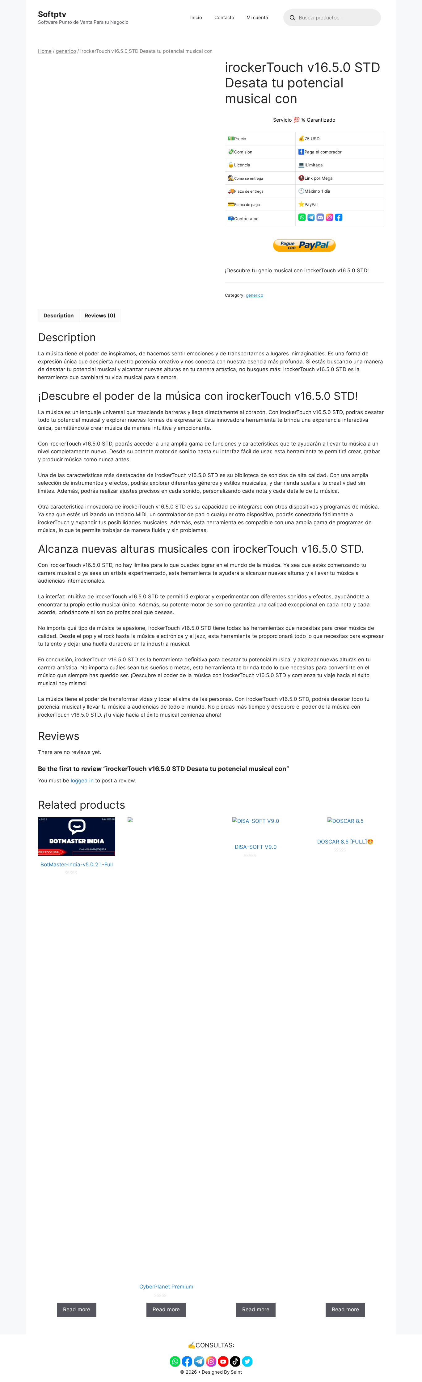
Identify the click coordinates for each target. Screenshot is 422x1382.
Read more (76, 1309)
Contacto (224, 17)
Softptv (52, 14)
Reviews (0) (100, 315)
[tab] (58, 315)
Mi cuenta (257, 17)
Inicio (196, 17)
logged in (82, 780)
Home (45, 51)
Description (59, 315)
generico (66, 51)
